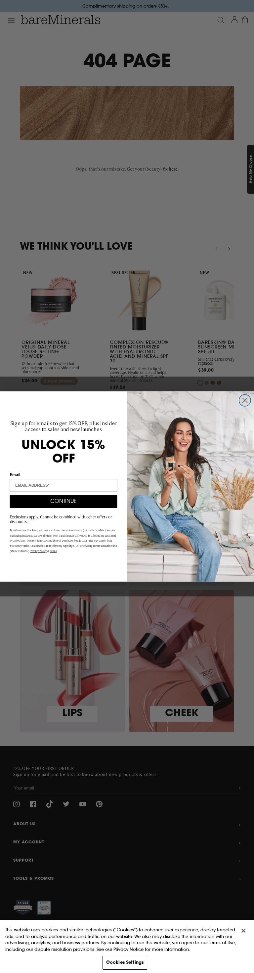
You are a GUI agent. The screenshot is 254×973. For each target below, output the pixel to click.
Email (15, 474)
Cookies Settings (125, 962)
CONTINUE (63, 501)
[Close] (243, 930)
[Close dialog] (245, 400)
